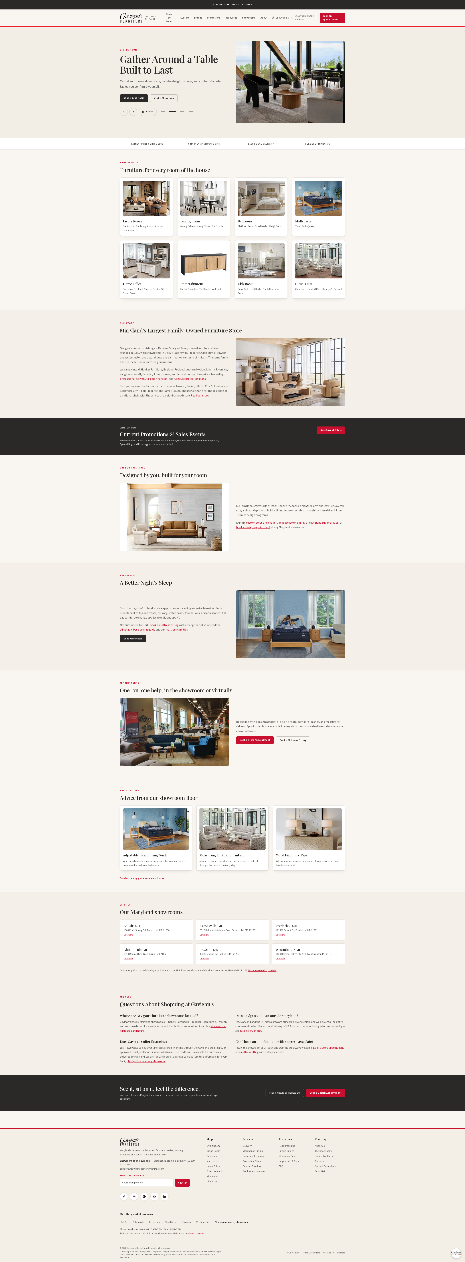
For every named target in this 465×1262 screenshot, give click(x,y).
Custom (184, 18)
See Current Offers (330, 430)
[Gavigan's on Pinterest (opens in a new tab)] (144, 1197)
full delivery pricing (250, 1031)
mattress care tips (176, 630)
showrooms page (196, 1233)
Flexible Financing (317, 143)
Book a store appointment (328, 1048)
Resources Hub (287, 1146)
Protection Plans (252, 1161)
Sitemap (341, 1252)
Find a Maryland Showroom (284, 1093)
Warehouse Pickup (253, 1151)
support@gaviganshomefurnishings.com (142, 1169)
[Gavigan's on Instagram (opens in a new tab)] (134, 1197)
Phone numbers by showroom (231, 1222)
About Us (320, 1146)
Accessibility (328, 1252)
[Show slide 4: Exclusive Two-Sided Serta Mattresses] (191, 112)
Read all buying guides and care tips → (142, 878)
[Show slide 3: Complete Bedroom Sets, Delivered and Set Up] (182, 112)
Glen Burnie (171, 1222)
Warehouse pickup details (262, 970)
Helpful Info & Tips (289, 1161)
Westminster (203, 1222)
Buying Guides (286, 1151)
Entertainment (214, 1171)
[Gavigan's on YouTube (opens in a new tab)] (154, 1197)
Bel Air (124, 1222)
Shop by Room (169, 17)
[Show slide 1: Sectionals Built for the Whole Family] (163, 112)
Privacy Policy (293, 1252)
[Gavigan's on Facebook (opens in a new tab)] (124, 1197)
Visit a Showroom (164, 98)
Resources (231, 18)
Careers (319, 1161)
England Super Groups (324, 523)
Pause (150, 111)
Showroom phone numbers (304, 17)
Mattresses (213, 1161)
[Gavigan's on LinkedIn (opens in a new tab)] (165, 1197)
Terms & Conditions (311, 1252)
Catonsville (138, 1222)
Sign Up (182, 1183)
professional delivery (132, 379)
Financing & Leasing (253, 1156)
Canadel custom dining (291, 523)
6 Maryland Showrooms (204, 143)
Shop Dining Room (134, 98)
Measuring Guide (288, 1156)
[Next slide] (133, 112)
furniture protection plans (190, 379)
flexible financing (156, 379)
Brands (198, 18)
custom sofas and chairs (261, 523)
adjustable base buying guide (137, 630)
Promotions (213, 18)
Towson (186, 1222)
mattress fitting (249, 1052)
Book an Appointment (330, 17)
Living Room (213, 1146)
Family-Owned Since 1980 (147, 143)
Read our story (199, 396)
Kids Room (212, 1176)
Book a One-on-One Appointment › (232, 4)
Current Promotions (325, 1166)
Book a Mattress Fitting (293, 740)
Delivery (247, 1146)
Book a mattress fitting (164, 625)
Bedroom (212, 1156)
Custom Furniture (252, 1166)
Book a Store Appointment (255, 740)
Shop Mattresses (133, 639)
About (263, 18)
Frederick (154, 1222)
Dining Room (213, 1151)
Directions (128, 935)
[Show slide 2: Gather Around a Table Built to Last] (172, 112)
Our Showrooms (324, 1151)
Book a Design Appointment (325, 1093)
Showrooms (248, 18)
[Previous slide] (124, 112)
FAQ (281, 1166)
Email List (320, 1171)
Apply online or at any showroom (146, 1061)
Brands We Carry (324, 1156)
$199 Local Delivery (261, 143)
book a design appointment (253, 527)
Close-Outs (213, 1181)
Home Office (213, 1166)
